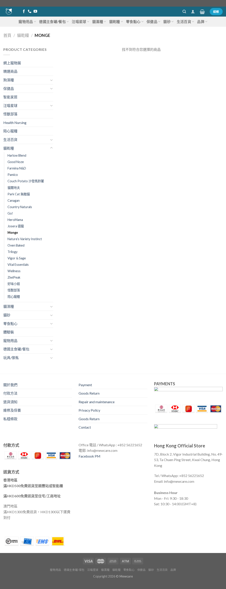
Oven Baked (16, 245)
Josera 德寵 (16, 226)
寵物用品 (26, 21)
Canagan (14, 200)
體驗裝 (8, 332)
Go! (10, 213)
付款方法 (10, 393)
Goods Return (89, 393)
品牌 (200, 21)
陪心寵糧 (10, 131)
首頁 (7, 35)
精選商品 (10, 71)
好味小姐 (14, 284)
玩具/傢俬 (11, 357)
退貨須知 (10, 402)
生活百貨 (184, 21)
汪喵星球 (79, 21)
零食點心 (133, 21)
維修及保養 (12, 410)
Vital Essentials (18, 264)
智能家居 (10, 97)
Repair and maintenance (97, 402)
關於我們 (10, 385)
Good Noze (16, 162)
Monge (13, 232)
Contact (85, 427)
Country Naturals (20, 207)
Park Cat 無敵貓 (19, 194)
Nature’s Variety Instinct (25, 239)
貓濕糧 (97, 21)
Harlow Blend (17, 155)
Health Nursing (14, 122)
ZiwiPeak (14, 277)
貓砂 (167, 21)
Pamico (13, 175)
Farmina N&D (17, 168)
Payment (85, 385)
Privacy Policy (89, 410)
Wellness (14, 271)
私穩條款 (10, 419)
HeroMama (15, 220)
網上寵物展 (12, 63)
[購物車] (202, 12)
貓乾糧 (114, 21)
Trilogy (12, 252)
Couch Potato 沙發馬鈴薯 (26, 181)
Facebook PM (89, 456)
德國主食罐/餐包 (52, 21)
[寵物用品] (8, 12)
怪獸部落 (10, 114)
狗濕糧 (8, 80)
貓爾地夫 (14, 188)
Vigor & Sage (17, 258)
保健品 (152, 21)
